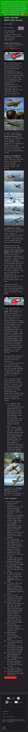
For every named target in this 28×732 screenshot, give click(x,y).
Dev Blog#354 (12, 95)
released (10, 495)
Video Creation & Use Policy (8, 716)
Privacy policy (5, 713)
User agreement (5, 711)
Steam (17, 48)
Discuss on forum (10, 677)
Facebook (12, 698)
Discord (11, 702)
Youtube (20, 702)
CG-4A (20, 310)
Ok (22, 14)
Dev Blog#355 (12, 375)
